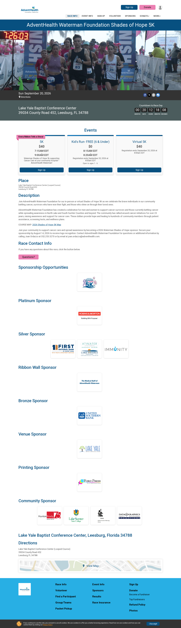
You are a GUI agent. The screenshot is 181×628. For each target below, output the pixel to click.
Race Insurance (101, 602)
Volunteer (115, 16)
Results (96, 596)
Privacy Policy (47, 625)
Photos (133, 610)
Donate (147, 7)
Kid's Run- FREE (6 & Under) (90, 142)
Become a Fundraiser (139, 594)
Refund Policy (137, 604)
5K (41, 142)
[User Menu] (160, 7)
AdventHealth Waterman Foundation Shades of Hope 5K (90, 25)
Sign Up (129, 7)
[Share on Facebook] (145, 95)
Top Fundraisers (137, 599)
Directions (26, 97)
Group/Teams (63, 602)
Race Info (72, 16)
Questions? (28, 256)
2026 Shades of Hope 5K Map (46, 225)
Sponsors (130, 16)
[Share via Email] (153, 95)
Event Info (87, 16)
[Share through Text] (158, 95)
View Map (92, 565)
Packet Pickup (63, 608)
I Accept (153, 624)
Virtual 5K (139, 142)
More (156, 16)
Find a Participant (65, 596)
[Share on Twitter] (149, 95)
